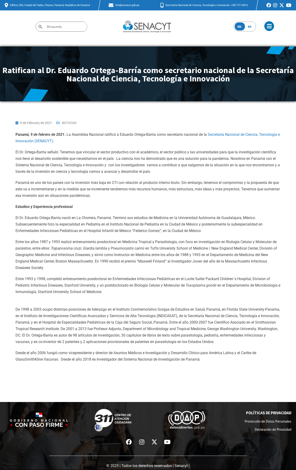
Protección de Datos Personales (268, 421)
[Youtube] (167, 442)
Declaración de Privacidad (273, 429)
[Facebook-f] (129, 442)
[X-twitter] (154, 442)
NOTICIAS (69, 123)
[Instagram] (142, 442)
